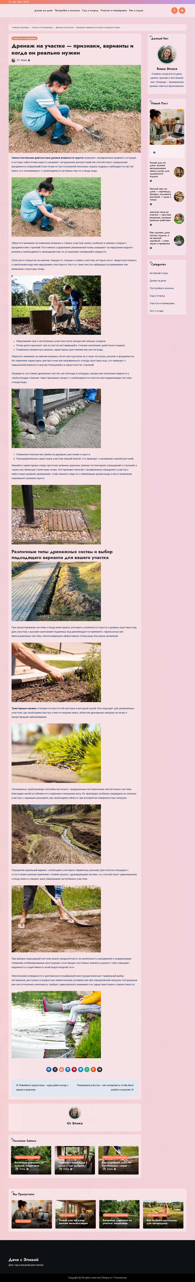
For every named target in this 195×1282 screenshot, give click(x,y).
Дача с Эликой (24, 1259)
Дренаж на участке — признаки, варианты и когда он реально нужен (72, 49)
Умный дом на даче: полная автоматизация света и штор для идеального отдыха (159, 169)
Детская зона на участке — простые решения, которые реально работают (160, 216)
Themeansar (120, 1277)
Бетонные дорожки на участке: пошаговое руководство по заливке (30, 1166)
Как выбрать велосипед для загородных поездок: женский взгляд (163, 1223)
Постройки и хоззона (67, 10)
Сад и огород (90, 10)
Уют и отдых (136, 10)
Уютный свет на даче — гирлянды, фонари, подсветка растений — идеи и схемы (160, 194)
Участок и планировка (114, 10)
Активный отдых (159, 273)
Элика (24, 60)
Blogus (105, 1277)
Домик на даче (43, 10)
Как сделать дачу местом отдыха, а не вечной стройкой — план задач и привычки (160, 238)
